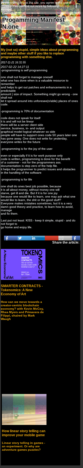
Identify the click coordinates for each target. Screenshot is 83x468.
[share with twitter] (24, 238)
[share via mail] (65, 238)
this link (65, 6)
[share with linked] (38, 238)
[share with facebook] (11, 238)
